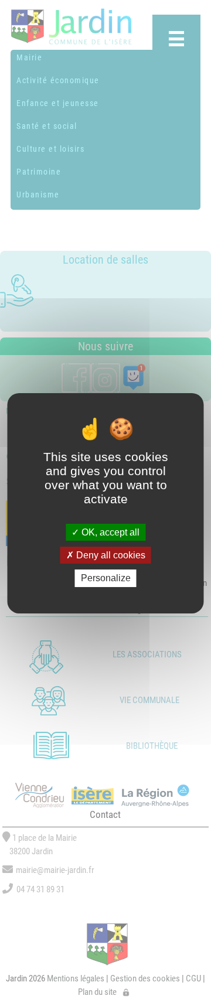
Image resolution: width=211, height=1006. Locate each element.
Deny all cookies (109, 555)
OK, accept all (109, 532)
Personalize (106, 578)
